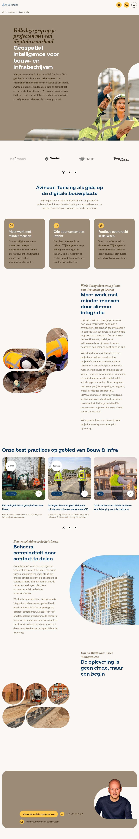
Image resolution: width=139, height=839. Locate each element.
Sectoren (11, 12)
